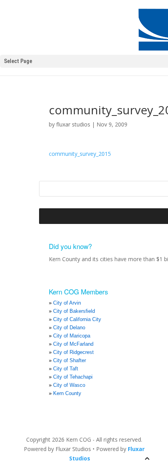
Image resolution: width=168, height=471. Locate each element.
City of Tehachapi (73, 377)
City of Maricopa (71, 336)
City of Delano (69, 327)
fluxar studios (73, 124)
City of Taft (65, 369)
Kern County (67, 393)
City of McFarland (73, 344)
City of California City (77, 319)
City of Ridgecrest (73, 352)
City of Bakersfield (74, 311)
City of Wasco (69, 385)
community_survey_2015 (80, 153)
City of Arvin (67, 303)
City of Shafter (69, 360)
